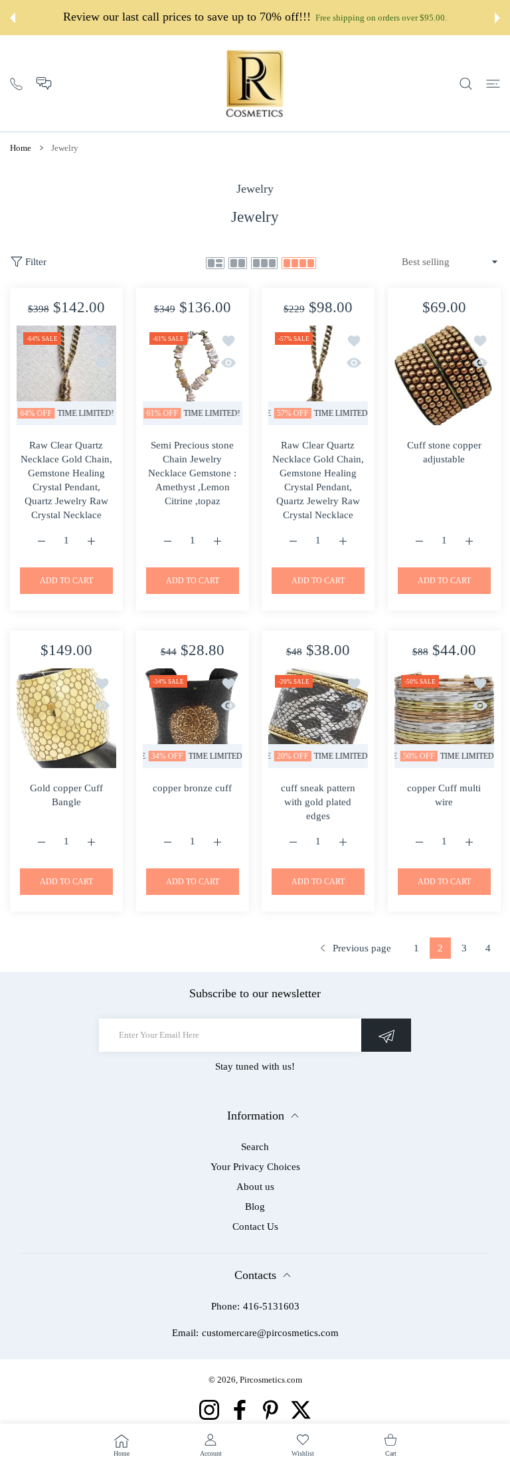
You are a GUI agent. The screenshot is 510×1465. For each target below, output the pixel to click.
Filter (35, 261)
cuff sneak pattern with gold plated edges (318, 801)
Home (20, 148)
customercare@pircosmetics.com (270, 1332)
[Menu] (493, 83)
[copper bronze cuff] (192, 718)
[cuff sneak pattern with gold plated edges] (318, 718)
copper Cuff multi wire (444, 794)
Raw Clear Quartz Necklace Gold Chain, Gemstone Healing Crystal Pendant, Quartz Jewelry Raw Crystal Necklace (66, 480)
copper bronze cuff (192, 787)
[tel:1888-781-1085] (16, 82)
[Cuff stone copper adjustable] (444, 375)
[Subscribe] (386, 1035)
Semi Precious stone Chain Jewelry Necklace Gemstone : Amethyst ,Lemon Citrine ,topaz (192, 473)
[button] (43, 83)
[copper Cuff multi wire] (444, 718)
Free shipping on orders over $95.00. (380, 18)
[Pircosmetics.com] (255, 83)
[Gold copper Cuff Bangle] (66, 718)
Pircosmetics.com (271, 1380)
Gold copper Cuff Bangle (66, 794)
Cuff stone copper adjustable (443, 452)
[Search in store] (465, 83)
